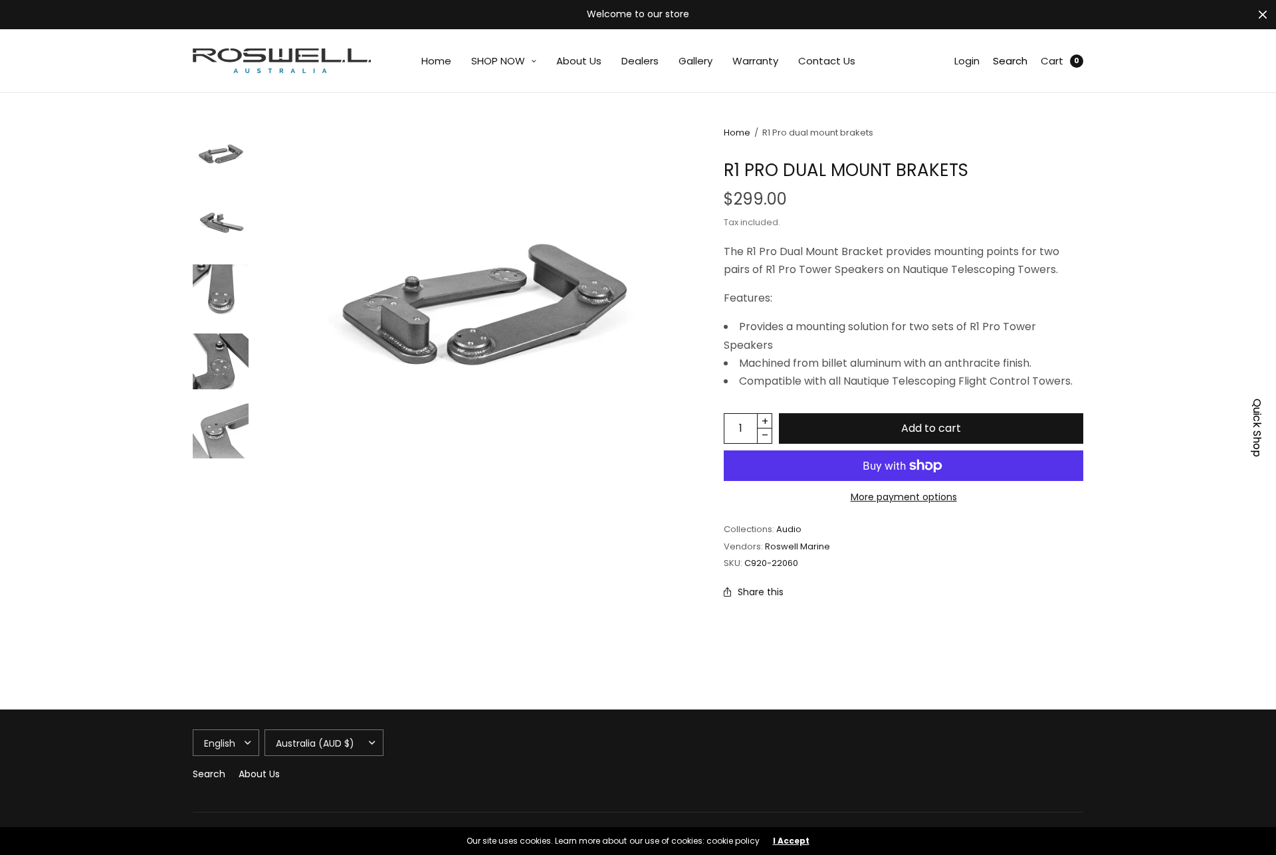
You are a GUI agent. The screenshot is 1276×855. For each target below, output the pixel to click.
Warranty (755, 61)
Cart (1052, 61)
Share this (761, 592)
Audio (788, 529)
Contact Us (826, 61)
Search (1010, 61)
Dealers (640, 61)
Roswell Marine (797, 546)
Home (436, 61)
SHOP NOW (498, 61)
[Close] (1262, 14)
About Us (578, 61)
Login (967, 61)
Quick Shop (1256, 428)
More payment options (904, 497)
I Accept (791, 841)
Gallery (695, 61)
